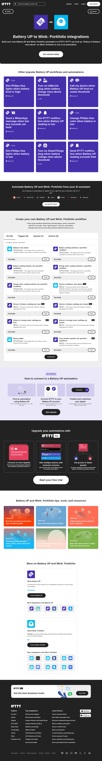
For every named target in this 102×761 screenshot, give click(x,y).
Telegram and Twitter (31, 739)
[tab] (9, 236)
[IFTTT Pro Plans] (84, 284)
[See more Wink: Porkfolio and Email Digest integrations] (67, 667)
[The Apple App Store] (85, 711)
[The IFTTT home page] (6, 4)
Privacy (47, 753)
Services (13, 714)
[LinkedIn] (66, 753)
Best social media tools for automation (63, 742)
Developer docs (16, 739)
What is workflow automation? (61, 723)
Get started (93, 4)
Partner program (32, 753)
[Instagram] (71, 753)
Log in (83, 4)
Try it (45, 259)
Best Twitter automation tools (61, 717)
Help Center (14, 726)
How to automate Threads (60, 736)
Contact (41, 753)
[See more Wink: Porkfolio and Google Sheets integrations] (51, 658)
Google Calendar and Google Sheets (36, 720)
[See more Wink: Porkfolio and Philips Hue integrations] (34, 658)
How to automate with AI (59, 714)
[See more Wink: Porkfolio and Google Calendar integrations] (34, 667)
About (53, 753)
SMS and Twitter (30, 730)
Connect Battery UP (36, 595)
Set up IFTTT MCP (51, 204)
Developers (14, 753)
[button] (51, 412)
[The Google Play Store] (85, 716)
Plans (76, 4)
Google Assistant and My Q (33, 723)
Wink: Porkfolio (52, 37)
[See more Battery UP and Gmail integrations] (51, 608)
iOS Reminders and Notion (33, 733)
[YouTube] (75, 753)
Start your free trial (51, 480)
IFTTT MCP (14, 723)
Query (62, 287)
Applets (13, 720)
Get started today (51, 54)
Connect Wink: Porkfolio (37, 645)
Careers (22, 753)
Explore (69, 4)
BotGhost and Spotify (31, 726)
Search (13, 733)
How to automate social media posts (63, 739)
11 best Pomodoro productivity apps (63, 733)
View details (11, 259)
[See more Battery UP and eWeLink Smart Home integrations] (34, 608)
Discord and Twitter (31, 742)
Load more (51, 357)
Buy (28, 639)
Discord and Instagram (32, 714)
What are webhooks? (58, 730)
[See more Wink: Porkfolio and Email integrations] (67, 658)
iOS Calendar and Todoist (33, 736)
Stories (13, 717)
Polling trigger (19, 250)
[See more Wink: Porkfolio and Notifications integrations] (51, 667)
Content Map (15, 730)
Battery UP (23, 37)
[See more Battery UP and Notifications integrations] (67, 608)
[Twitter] (80, 753)
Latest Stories (57, 711)
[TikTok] (84, 753)
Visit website (31, 590)
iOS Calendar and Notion (32, 717)
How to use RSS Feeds (59, 726)
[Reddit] (89, 753)
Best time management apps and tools (63, 720)
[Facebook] (62, 753)
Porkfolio (30, 634)
